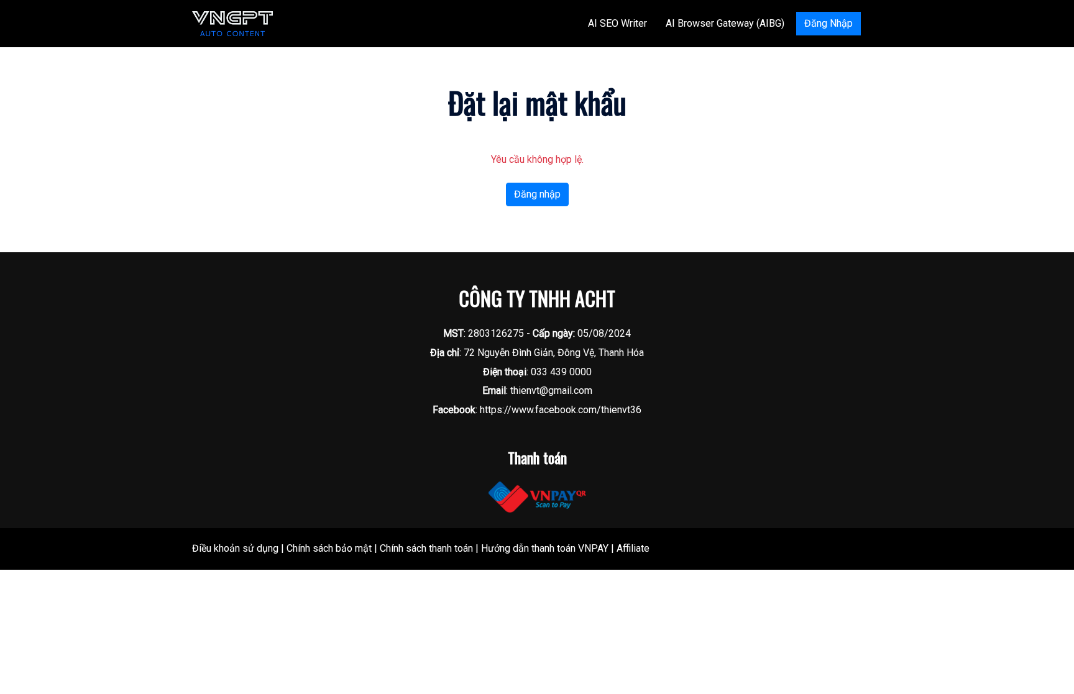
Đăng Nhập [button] (828, 23)
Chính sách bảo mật (329, 548)
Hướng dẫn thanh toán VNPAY (544, 548)
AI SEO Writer (617, 23)
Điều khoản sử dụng (235, 548)
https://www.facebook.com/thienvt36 (560, 410)
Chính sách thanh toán (426, 548)
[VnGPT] (232, 23)
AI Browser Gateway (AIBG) (725, 23)
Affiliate (633, 548)
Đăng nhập (537, 194)
